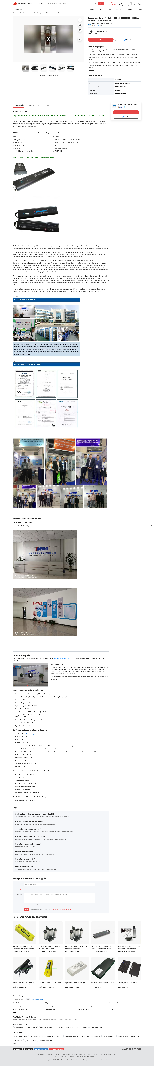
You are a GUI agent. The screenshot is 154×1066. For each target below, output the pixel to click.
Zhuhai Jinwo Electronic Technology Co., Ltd (104, 23)
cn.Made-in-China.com (93, 1056)
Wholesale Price (87, 1054)
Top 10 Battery (18, 1040)
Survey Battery (17, 1006)
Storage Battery (18, 1027)
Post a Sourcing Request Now (62, 909)
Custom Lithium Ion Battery (20, 1009)
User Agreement (87, 1060)
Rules (140, 9)
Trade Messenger (41, 1049)
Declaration (95, 1060)
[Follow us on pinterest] (138, 1049)
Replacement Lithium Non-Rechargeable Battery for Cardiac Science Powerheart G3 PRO (50, 984)
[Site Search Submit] (101, 3)
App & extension (119, 9)
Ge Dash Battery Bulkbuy (45, 1040)
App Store (17, 1049)
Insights (114, 1054)
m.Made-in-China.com (81, 1056)
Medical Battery (81, 1003)
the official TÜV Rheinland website (64, 658)
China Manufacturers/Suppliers (62, 1054)
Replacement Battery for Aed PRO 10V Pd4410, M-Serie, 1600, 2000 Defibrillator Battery (76, 984)
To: (22, 889)
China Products (49, 1054)
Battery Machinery (109, 1036)
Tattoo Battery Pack (96, 1027)
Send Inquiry (101, 40)
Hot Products (41, 1054)
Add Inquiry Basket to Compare (48, 75)
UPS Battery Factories (37, 1036)
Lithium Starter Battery (83, 1009)
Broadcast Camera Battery (84, 1006)
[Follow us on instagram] (132, 1049)
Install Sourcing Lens (57, 1049)
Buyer (100, 9)
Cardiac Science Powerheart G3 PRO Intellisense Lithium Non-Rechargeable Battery (23, 948)
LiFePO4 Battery (113, 1006)
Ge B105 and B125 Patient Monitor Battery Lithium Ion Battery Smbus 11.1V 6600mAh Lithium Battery (102, 948)
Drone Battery (16, 1003)
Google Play (28, 1049)
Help (109, 9)
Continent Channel (97, 1054)
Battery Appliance (123, 1036)
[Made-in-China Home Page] (22, 4)
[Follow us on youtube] (135, 1049)
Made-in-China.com (69, 1056)
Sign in (139, 5)
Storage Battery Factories (54, 1036)
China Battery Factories (20, 1036)
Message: (20, 894)
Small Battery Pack (82, 1027)
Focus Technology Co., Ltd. (64, 1060)
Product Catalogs (38, 999)
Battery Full (97, 1036)
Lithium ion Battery (50, 1009)
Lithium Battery (29, 734)
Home (14, 13)
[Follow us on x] (130, 1049)
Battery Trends (30, 1040)
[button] (96, 3)
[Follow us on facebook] (127, 1049)
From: (21, 885)
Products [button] (41, 4)
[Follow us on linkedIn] (140, 1049)
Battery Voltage (85, 1036)
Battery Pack (57, 13)
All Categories (19, 9)
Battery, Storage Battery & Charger (42, 13)
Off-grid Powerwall (50, 1003)
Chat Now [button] (129, 40)
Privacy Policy (104, 1060)
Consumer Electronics (115, 1003)
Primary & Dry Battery (46, 1027)
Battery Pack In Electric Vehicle (64, 1027)
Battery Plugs (135, 1036)
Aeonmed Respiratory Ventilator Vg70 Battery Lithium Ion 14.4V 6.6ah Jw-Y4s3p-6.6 (128, 984)
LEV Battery (112, 1009)
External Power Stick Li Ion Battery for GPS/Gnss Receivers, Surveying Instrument (23, 984)
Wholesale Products (77, 1054)
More (14, 1043)
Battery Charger (49, 1006)
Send (26, 909)
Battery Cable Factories (71, 1036)
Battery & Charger (32, 1027)
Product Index (107, 1054)
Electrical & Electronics (24, 13)
